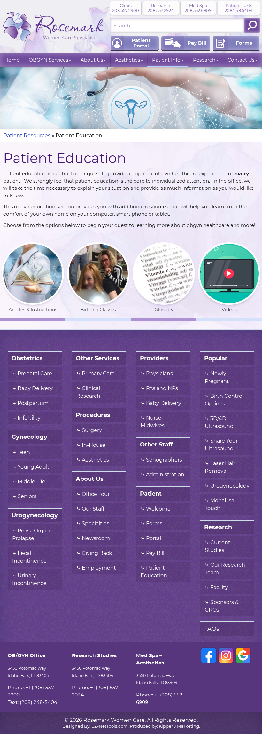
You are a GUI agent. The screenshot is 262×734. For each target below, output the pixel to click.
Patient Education (154, 572)
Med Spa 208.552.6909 (198, 8)
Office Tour (96, 494)
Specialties (95, 524)
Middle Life (31, 482)
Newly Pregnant (217, 377)
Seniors (27, 496)
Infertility (29, 418)
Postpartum (33, 403)
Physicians (159, 374)
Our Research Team (225, 569)
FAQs (211, 629)
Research (204, 60)
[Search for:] (177, 25)
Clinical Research (88, 392)
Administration (165, 475)
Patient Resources (27, 135)
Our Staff (93, 509)
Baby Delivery (35, 388)
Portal (153, 538)
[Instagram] (226, 655)
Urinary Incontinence (29, 579)
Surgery (92, 430)
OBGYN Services (48, 60)
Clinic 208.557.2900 (125, 8)
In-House (93, 445)
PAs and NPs (162, 388)
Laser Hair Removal (220, 467)
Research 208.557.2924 (161, 8)
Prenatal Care (35, 374)
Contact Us (240, 60)
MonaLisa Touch (219, 504)
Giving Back (97, 553)
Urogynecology (230, 486)
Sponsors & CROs (222, 606)
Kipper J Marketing (179, 726)
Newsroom (96, 538)
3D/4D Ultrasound (219, 422)
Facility (219, 587)
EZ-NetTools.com (109, 726)
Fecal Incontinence (29, 557)
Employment (99, 568)
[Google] (243, 655)
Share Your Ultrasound (221, 445)
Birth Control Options (224, 400)
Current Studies (217, 546)
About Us (92, 60)
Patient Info (166, 60)
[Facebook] (209, 655)
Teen (24, 452)
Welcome (158, 509)
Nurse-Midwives (153, 422)
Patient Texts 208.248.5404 (239, 8)
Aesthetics (127, 60)
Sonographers (164, 460)
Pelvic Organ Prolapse (31, 534)
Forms (154, 524)
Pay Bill (155, 553)
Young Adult (34, 467)
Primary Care (98, 374)
